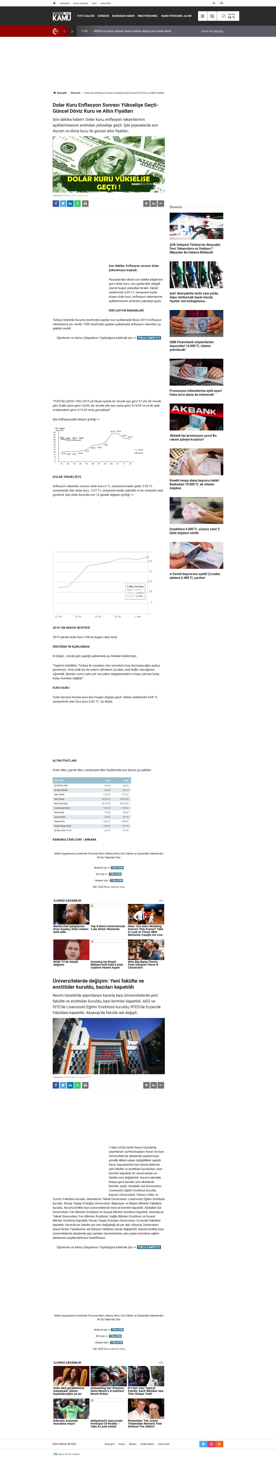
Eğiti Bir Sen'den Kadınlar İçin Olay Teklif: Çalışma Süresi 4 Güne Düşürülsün (135, 31)
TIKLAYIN (117, 867)
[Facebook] (56, 203)
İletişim (132, 1444)
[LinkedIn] (70, 203)
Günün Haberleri (80, 3)
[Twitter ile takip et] (203, 1444)
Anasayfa (110, 1444)
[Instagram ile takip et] (211, 1444)
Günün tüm (212, 31)
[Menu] (203, 16)
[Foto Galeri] (221, 3)
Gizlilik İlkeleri (147, 1444)
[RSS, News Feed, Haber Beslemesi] (219, 1444)
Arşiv (94, 3)
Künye (122, 1444)
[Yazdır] (85, 203)
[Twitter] (63, 203)
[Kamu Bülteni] (62, 16)
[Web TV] (214, 3)
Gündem (103, 15)
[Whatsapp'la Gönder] (77, 203)
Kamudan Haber (123, 15)
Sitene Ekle (106, 3)
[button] (146, 203)
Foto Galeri (85, 15)
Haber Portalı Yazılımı (69, 1454)
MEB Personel (148, 15)
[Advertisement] (138, 64)
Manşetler (64, 3)
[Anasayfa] (54, 3)
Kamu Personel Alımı (176, 15)
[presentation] (64, 31)
